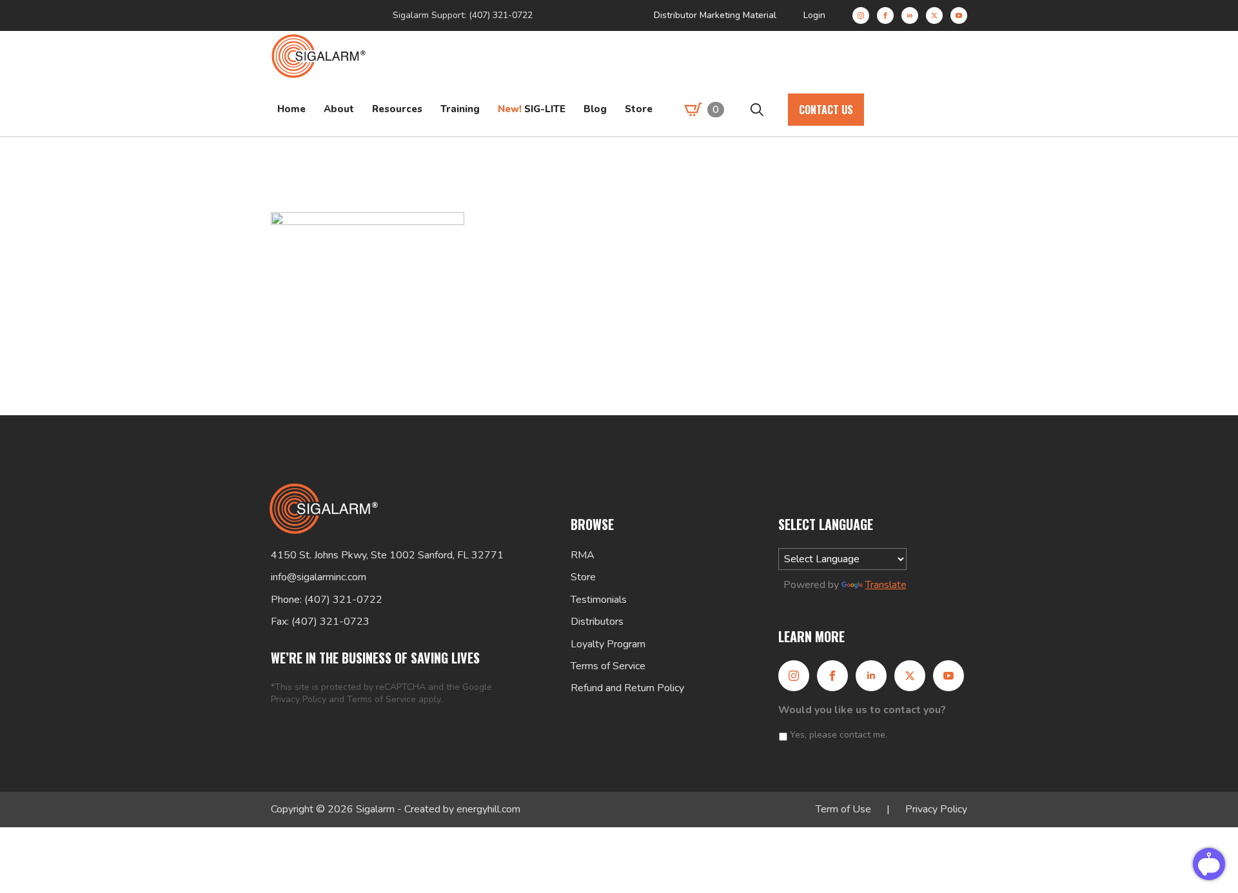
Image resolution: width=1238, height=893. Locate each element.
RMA (582, 555)
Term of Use (843, 809)
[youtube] (958, 15)
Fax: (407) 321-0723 (320, 621)
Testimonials (599, 600)
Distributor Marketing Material (715, 15)
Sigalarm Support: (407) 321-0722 (463, 15)
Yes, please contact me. (838, 735)
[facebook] (885, 15)
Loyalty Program (608, 644)
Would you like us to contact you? (862, 710)
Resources (397, 109)
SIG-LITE (531, 109)
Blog (595, 109)
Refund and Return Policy (627, 688)
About (339, 109)
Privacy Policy (298, 699)
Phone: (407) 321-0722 (326, 600)
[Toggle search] (757, 109)
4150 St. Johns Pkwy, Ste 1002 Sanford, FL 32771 (387, 555)
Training (460, 109)
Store (639, 109)
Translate (886, 585)
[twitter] (934, 15)
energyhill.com (488, 809)
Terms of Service (381, 699)
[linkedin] (909, 15)
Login (814, 15)
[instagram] (860, 15)
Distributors (597, 621)
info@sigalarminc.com (318, 577)
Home (291, 109)
